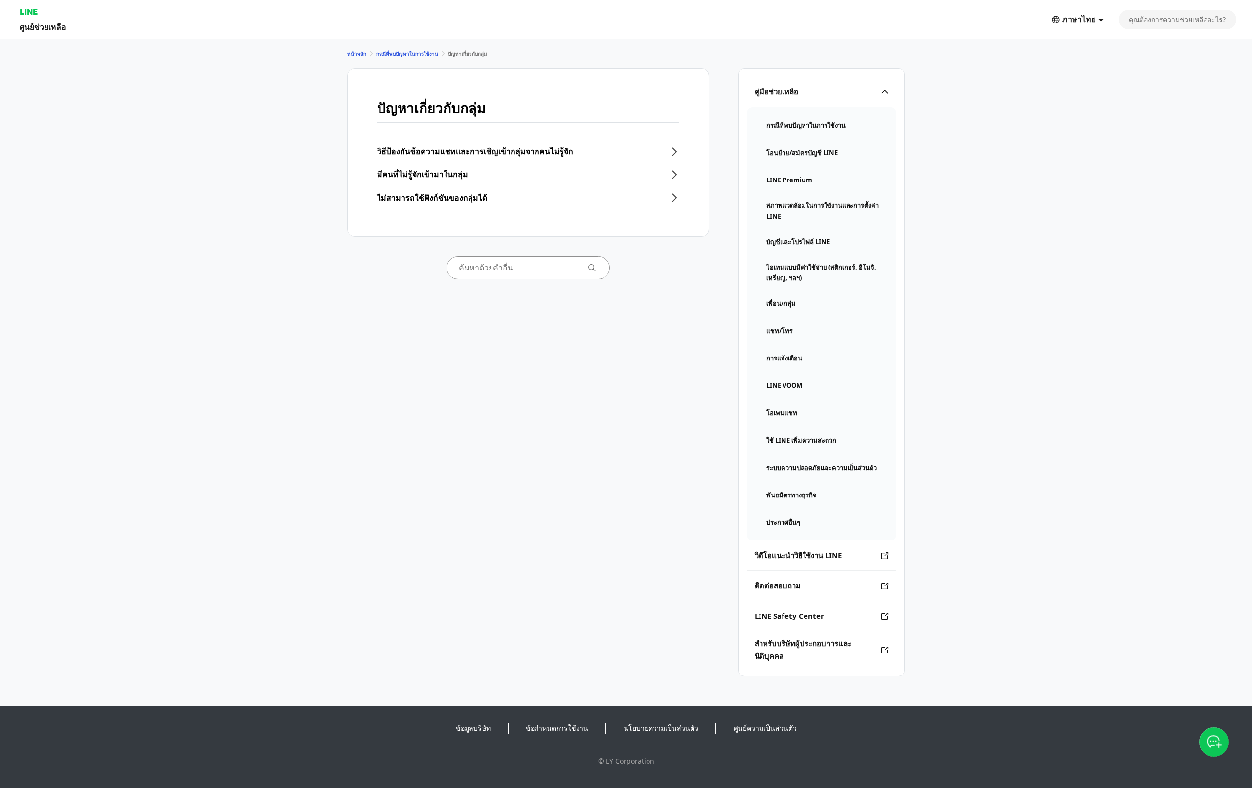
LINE (29, 11)
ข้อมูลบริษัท (473, 728)
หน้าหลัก (356, 53)
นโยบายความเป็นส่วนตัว (661, 728)
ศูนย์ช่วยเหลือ (43, 27)
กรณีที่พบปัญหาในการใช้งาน (407, 53)
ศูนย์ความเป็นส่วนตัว (765, 728)
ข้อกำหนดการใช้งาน (557, 728)
